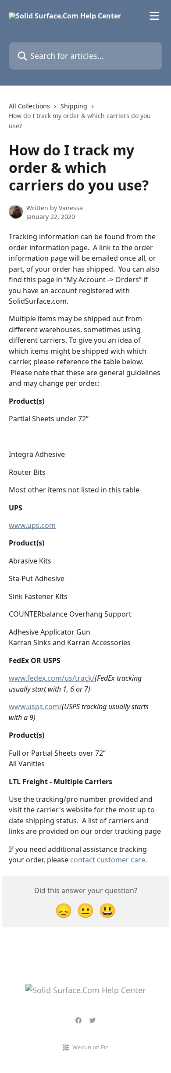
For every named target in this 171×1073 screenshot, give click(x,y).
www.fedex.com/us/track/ (52, 678)
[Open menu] (154, 16)
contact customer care (107, 860)
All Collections (29, 106)
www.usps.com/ (35, 706)
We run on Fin (90, 1047)
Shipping (74, 106)
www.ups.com (32, 525)
